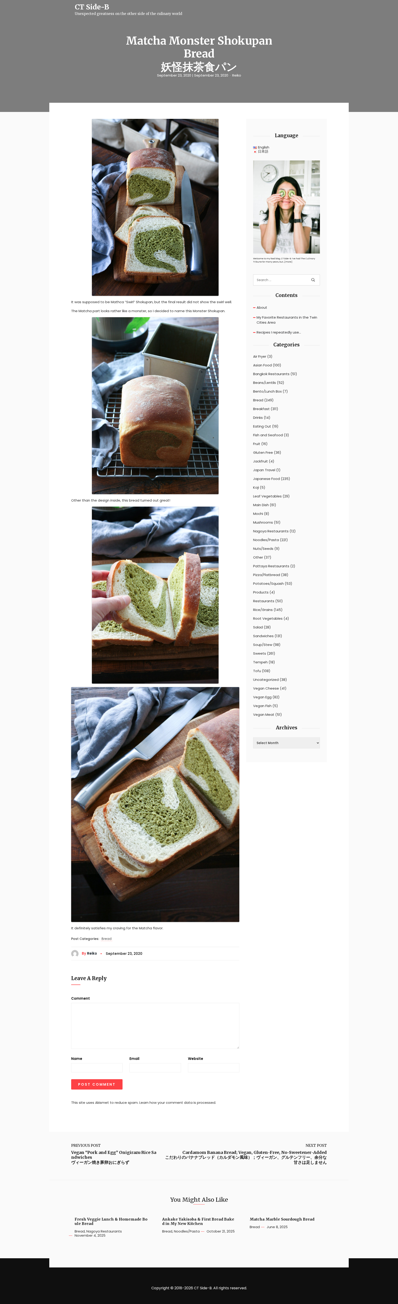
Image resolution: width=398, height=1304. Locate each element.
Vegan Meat (263, 715)
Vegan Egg (262, 697)
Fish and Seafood (268, 435)
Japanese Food (266, 479)
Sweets (259, 653)
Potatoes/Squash (268, 584)
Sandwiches (263, 636)
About (262, 307)
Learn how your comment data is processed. (177, 1102)
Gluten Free (263, 453)
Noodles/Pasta (266, 540)
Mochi (258, 514)
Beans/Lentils (264, 383)
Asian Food (262, 365)
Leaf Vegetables (267, 496)
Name (76, 1059)
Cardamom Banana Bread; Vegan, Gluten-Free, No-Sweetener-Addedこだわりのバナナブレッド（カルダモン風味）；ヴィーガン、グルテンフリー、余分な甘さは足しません (246, 1157)
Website (195, 1059)
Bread (106, 939)
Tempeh (260, 662)
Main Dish (261, 505)
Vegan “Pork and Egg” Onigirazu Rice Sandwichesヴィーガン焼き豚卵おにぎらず (113, 1157)
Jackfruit (260, 461)
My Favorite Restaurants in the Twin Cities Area (287, 320)
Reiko (236, 75)
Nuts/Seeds (263, 549)
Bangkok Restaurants (271, 374)
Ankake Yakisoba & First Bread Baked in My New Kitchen (198, 1221)
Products (261, 592)
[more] (288, 261)
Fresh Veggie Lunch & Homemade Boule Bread (111, 1221)
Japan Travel (264, 470)
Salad (258, 627)
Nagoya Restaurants (271, 531)
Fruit (256, 444)
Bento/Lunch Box (267, 391)
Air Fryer (259, 356)
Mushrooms (263, 522)
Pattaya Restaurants (271, 566)
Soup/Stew (262, 645)
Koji (256, 487)
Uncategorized (266, 680)
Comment (80, 998)
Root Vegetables (268, 618)
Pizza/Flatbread (266, 575)
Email (134, 1059)
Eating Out (262, 426)
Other (258, 557)
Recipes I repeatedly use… (279, 332)
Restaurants (263, 601)
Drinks (258, 418)
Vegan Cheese (266, 688)
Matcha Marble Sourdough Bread (282, 1219)
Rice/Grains (263, 610)
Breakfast (261, 409)
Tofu (257, 671)
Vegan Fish (262, 706)
